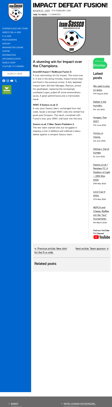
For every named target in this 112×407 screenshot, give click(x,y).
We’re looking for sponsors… (80, 403)
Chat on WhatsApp (99, 63)
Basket (14, 403)
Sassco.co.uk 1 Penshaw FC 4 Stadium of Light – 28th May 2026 (101, 172)
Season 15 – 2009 (41, 10)
